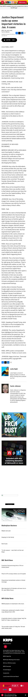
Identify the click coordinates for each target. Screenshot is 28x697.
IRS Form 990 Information (9, 663)
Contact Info (6, 673)
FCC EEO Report (7, 669)
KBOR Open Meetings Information (11, 659)
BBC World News (7, 560)
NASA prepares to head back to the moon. (13, 603)
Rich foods (4, 543)
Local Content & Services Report (11, 676)
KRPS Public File (7, 656)
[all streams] (26, 695)
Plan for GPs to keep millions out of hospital (14, 573)
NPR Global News (7, 598)
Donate (23, 2)
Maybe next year (6, 531)
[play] (2, 695)
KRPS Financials (7, 666)
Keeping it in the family (8, 537)
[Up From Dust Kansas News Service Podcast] (14, 424)
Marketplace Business (9, 526)
